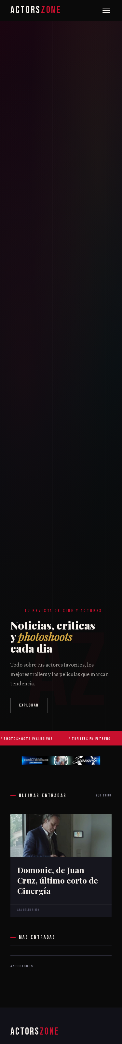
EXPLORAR (29, 705)
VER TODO (104, 795)
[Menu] (106, 10)
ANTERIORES (21, 966)
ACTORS (35, 10)
